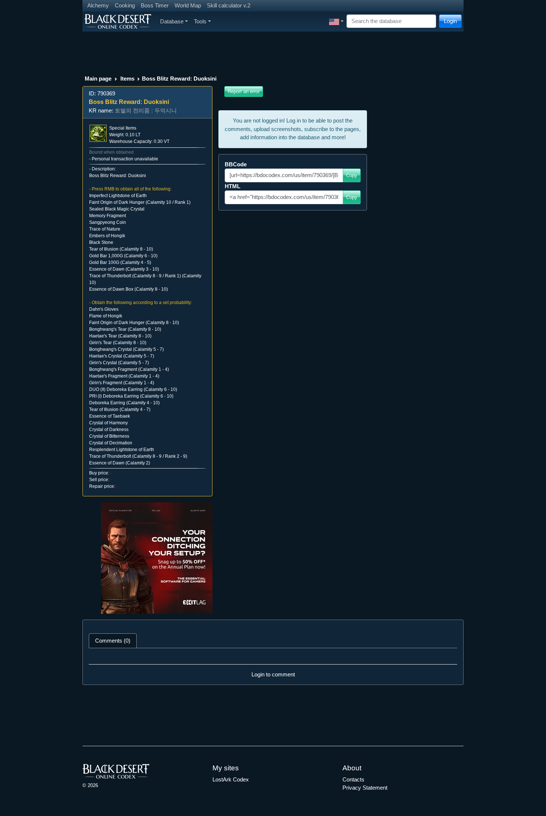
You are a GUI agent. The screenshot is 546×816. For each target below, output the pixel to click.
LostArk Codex (230, 779)
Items (127, 78)
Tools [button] (200, 21)
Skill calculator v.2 (228, 5)
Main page (98, 78)
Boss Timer (155, 5)
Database (171, 21)
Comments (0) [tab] (112, 640)
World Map (188, 5)
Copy (351, 175)
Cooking (125, 5)
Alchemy (98, 5)
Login (450, 21)
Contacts (353, 779)
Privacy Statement (364, 787)
